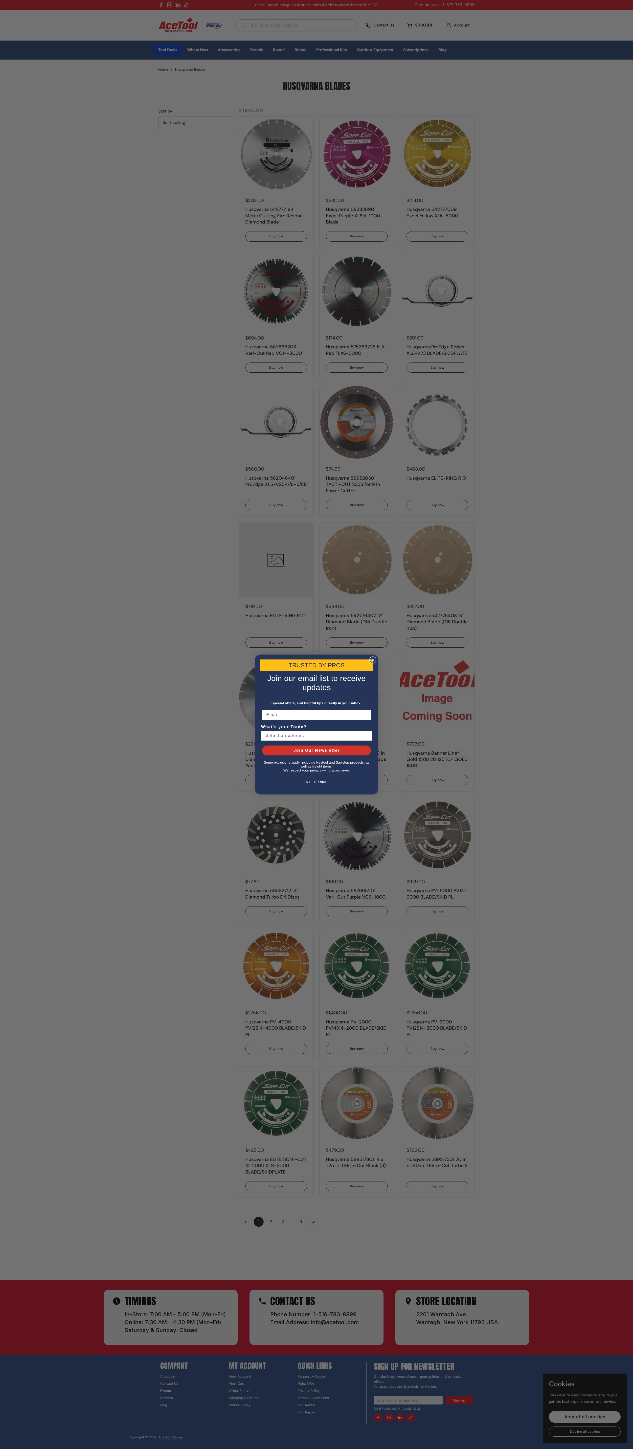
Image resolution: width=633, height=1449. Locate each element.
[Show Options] (367, 735)
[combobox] (315, 735)
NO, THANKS (316, 782)
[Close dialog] (373, 660)
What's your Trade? (284, 727)
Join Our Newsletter (317, 750)
